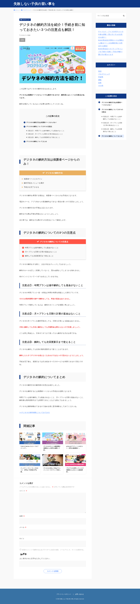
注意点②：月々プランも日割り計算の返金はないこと (45, 134)
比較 (100, 83)
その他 (100, 85)
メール (23, 527)
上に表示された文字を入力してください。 (35, 558)
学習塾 (100, 77)
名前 (22, 516)
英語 (100, 71)
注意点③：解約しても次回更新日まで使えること (44, 137)
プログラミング (104, 74)
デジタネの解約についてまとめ (36, 141)
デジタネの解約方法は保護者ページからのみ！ (41, 122)
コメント (23, 491)
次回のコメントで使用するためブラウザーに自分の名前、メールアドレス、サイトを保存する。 (53, 549)
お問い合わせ (79, 594)
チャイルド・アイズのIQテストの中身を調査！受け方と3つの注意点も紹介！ (110, 34)
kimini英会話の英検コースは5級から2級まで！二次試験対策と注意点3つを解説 (111, 43)
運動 (100, 80)
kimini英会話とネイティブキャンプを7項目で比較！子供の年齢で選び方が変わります (110, 51)
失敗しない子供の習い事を (34, 3)
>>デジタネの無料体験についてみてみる (34, 412)
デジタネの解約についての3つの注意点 (39, 126)
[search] (123, 16)
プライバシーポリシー (63, 594)
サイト (21, 538)
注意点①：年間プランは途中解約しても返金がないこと (46, 130)
